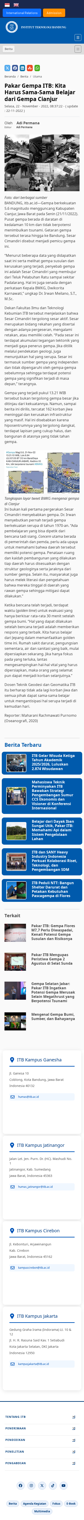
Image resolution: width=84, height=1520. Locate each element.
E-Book (71, 1504)
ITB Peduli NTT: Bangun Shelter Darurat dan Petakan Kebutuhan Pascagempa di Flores (53, 889)
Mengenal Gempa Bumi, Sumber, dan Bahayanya (53, 1016)
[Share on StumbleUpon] (30, 68)
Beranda (10, 76)
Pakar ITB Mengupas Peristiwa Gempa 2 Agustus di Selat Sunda (52, 959)
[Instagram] (31, 1486)
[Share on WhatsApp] (37, 68)
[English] (16, 4)
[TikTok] (53, 1486)
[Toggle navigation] (78, 49)
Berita (24, 76)
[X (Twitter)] (42, 1486)
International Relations (22, 13)
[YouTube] (64, 1486)
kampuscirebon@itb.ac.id (34, 1268)
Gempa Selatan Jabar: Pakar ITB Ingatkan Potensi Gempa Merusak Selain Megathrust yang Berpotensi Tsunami (53, 992)
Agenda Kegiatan (34, 1504)
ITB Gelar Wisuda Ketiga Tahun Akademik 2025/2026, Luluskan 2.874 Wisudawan (53, 762)
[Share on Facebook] (15, 68)
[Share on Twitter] (7, 68)
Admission (54, 13)
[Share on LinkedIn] (22, 68)
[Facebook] (21, 1486)
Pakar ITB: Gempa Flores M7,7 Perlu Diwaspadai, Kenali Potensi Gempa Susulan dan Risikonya (53, 932)
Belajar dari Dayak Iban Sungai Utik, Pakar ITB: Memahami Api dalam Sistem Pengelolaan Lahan (53, 830)
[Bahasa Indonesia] (7, 4)
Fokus (56, 1504)
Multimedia (42, 1511)
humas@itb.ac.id (28, 1097)
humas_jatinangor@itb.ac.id (35, 1187)
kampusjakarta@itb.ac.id (33, 1364)
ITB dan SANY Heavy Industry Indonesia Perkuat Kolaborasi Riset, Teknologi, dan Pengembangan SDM (54, 861)
